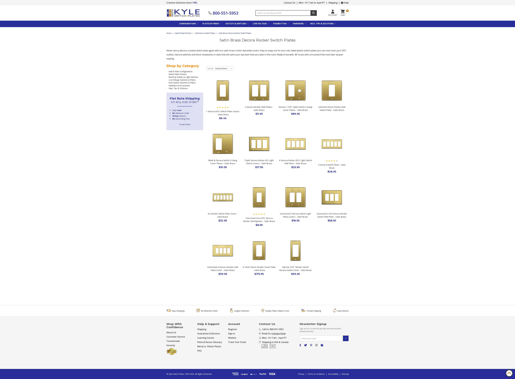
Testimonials (173, 341)
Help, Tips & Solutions (322, 23)
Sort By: (210, 68)
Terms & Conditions (316, 374)
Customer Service (175, 336)
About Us (171, 332)
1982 (194, 2)
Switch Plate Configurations (180, 71)
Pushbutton (280, 23)
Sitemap (345, 374)
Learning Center (205, 337)
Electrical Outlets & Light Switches (183, 77)
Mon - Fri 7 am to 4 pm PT (312, 2)
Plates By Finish (211, 23)
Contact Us (289, 2)
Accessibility (333, 374)
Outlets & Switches (236, 23)
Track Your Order (237, 342)
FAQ (199, 350)
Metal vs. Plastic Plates (209, 346)
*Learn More (184, 124)
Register (232, 329)
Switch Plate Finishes (178, 74)
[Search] (313, 13)
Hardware (298, 23)
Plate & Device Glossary (209, 342)
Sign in (231, 333)
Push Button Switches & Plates (182, 82)
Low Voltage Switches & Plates (182, 80)
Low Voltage (260, 23)
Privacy (301, 374)
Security (170, 345)
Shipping (332, 2)
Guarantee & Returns (208, 333)
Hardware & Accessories (179, 85)
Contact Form (278, 333)
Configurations (187, 23)
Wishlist (232, 337)
